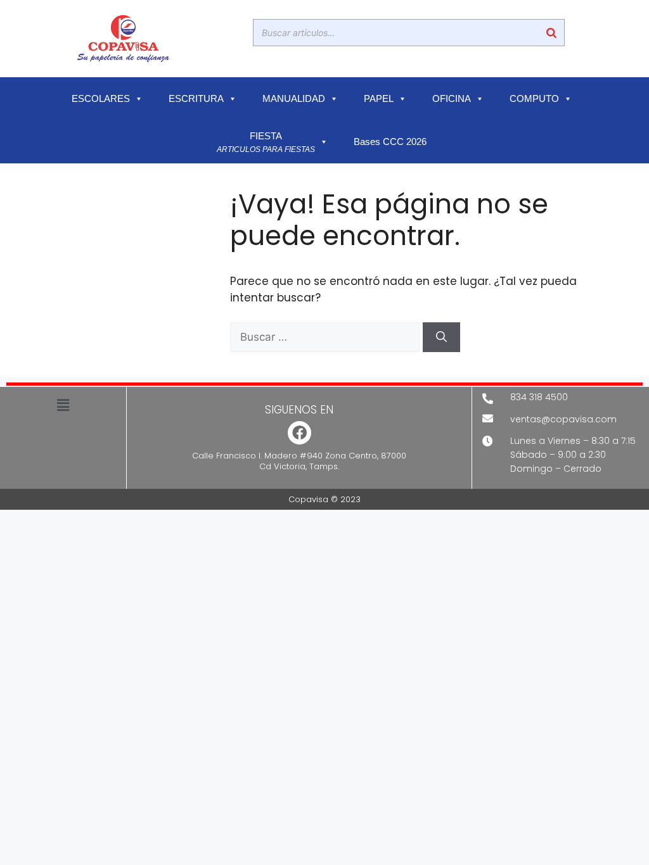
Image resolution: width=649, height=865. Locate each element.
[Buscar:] (326, 336)
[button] (63, 405)
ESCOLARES (101, 99)
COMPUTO (534, 99)
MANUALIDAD (293, 99)
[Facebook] (299, 433)
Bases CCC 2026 (390, 142)
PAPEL (379, 99)
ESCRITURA (196, 99)
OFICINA (451, 99)
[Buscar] (551, 33)
